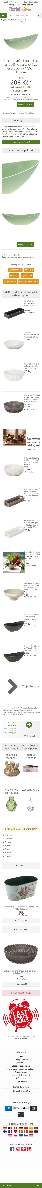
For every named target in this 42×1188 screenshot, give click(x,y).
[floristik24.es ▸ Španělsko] (31, 1128)
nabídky (22, 865)
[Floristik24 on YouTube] (29, 1149)
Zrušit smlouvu (21, 1072)
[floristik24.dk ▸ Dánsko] (26, 1128)
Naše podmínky (21, 1060)
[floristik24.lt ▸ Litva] (31, 1132)
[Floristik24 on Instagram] (18, 1149)
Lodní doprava (21, 1081)
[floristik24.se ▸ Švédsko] (21, 1135)
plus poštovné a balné (30, 708)
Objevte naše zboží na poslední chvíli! (21, 1037)
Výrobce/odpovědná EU (11, 255)
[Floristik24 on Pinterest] (23, 1149)
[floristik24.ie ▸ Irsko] (21, 1132)
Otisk (21, 1057)
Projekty (8, 856)
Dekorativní (16, 270)
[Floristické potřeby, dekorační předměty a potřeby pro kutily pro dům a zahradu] (21, 10)
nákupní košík (15, 5)
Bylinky (7, 852)
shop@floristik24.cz (22, 1091)
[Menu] (3, 15)
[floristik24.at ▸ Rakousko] (5, 1128)
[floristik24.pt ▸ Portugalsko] (36, 1128)
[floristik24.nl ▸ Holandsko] (10, 1135)
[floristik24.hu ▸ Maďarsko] (31, 1135)
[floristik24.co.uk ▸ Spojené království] (16, 1132)
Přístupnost (21, 1078)
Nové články (22, 929)
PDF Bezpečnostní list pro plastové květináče (18, 257)
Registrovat (27, 5)
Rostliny (28, 275)
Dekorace (8, 835)
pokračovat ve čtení (20, 142)
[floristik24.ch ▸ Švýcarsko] (16, 1128)
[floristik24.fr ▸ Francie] (10, 1132)
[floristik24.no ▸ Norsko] (36, 1132)
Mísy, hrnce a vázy (8, 19)
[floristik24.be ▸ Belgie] (10, 1128)
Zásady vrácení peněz (21, 1066)
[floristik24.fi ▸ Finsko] (5, 1132)
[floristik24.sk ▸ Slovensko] (26, 1135)
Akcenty (8, 839)
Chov (6, 849)
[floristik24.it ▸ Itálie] (26, 1132)
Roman (7, 842)
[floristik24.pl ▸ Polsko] (16, 1135)
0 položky (7, 1185)
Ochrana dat (21, 1063)
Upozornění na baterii (21, 1075)
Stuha (7, 846)
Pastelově (11, 281)
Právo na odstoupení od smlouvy (21, 1069)
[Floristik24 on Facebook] (12, 1149)
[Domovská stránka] (1, 19)
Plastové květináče (20, 19)
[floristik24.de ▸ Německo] (21, 1128)
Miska (30, 270)
